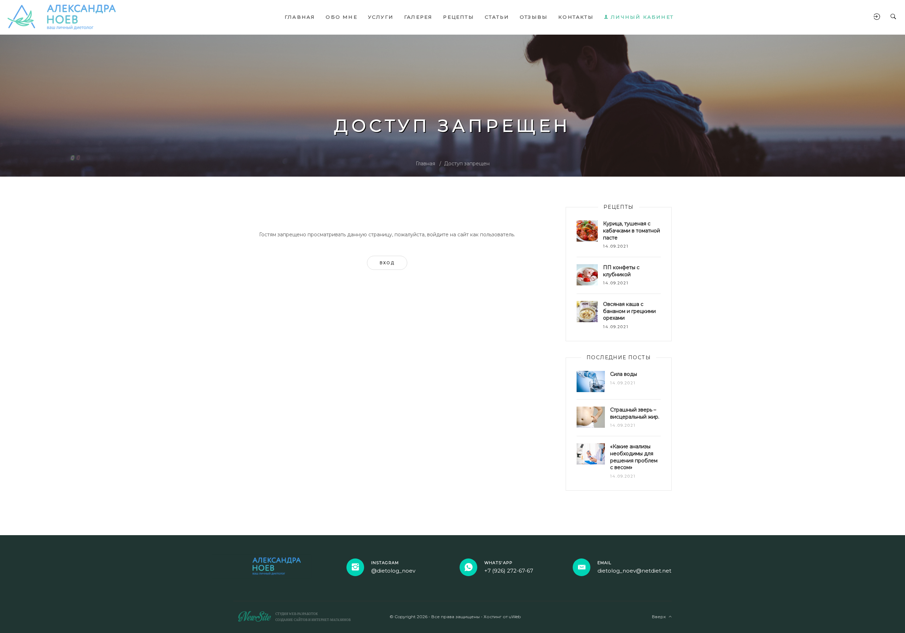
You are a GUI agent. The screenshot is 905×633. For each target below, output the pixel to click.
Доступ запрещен (467, 163)
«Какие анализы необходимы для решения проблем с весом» (634, 457)
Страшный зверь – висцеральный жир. (634, 413)
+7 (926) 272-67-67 (508, 570)
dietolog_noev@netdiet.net (634, 570)
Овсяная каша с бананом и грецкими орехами (629, 311)
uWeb (515, 616)
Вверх (660, 616)
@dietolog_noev (393, 570)
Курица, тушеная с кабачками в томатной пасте (631, 230)
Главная (425, 163)
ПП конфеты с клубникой (621, 271)
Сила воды (623, 374)
